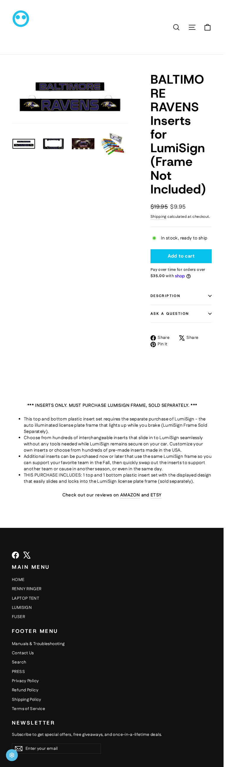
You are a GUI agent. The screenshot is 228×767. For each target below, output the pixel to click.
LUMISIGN (22, 608)
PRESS (18, 672)
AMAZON (130, 495)
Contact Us (23, 653)
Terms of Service (28, 709)
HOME (18, 580)
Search (19, 662)
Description (165, 295)
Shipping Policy (26, 700)
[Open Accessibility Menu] (12, 755)
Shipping (159, 216)
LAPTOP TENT (25, 598)
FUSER (18, 617)
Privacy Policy (25, 681)
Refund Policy (25, 690)
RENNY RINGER (27, 589)
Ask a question (170, 313)
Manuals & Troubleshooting (38, 644)
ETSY (156, 495)
